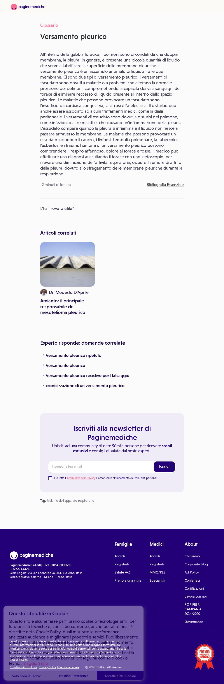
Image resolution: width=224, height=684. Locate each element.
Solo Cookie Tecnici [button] (27, 676)
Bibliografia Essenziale (165, 184)
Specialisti (157, 580)
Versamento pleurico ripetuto (74, 355)
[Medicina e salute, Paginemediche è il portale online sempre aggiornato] (28, 7)
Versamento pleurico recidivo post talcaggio (88, 375)
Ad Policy (192, 572)
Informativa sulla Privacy (80, 478)
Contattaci (192, 580)
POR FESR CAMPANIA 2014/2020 (193, 609)
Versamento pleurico (65, 365)
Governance (194, 622)
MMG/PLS (157, 572)
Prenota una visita (128, 580)
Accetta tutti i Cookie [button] (120, 676)
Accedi (120, 556)
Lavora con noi (196, 596)
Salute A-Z (122, 572)
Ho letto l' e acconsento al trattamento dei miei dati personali (105, 478)
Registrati (122, 564)
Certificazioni (194, 588)
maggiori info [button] (35, 663)
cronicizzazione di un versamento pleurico (85, 385)
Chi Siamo (192, 556)
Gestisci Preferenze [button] (73, 676)
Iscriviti (165, 466)
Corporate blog (196, 564)
